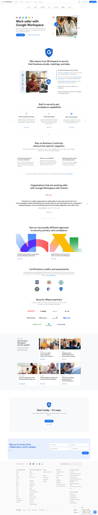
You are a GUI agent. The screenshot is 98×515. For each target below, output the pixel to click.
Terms (29, 509)
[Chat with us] (95, 512)
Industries (27, 1)
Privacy (24, 509)
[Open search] (79, 2)
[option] (29, 7)
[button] (95, 512)
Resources (41, 1)
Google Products (42, 509)
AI (31, 1)
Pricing (35, 1)
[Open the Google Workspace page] (6, 2)
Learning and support (74, 469)
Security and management (35, 469)
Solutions (16, 1)
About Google (34, 509)
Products (21, 1)
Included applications (21, 469)
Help (48, 509)
